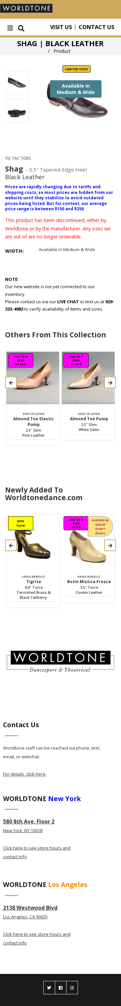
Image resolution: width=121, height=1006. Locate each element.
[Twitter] (49, 987)
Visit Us (61, 27)
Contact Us (96, 27)
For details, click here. (24, 774)
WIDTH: (14, 251)
